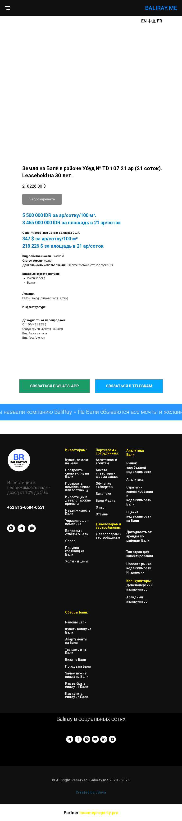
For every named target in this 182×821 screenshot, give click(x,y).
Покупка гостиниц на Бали (75, 551)
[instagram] (86, 739)
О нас (100, 507)
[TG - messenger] (21, 531)
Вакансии (103, 493)
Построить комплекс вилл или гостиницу (77, 487)
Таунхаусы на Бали (75, 651)
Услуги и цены (76, 561)
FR (159, 20)
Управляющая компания (76, 522)
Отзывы (102, 514)
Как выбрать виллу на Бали (76, 685)
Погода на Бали (78, 666)
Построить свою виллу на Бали (77, 473)
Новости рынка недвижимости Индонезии (138, 568)
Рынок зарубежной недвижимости (138, 467)
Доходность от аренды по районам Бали (139, 536)
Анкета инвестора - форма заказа (107, 473)
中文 (152, 20)
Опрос (70, 541)
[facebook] (78, 739)
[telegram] (69, 739)
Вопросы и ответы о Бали (77, 532)
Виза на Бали (75, 659)
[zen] (112, 739)
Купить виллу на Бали (78, 630)
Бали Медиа (105, 500)
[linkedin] (103, 739)
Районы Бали (75, 622)
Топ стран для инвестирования (139, 554)
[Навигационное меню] (7, 8)
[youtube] (95, 739)
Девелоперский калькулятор (139, 587)
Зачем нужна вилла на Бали (76, 675)
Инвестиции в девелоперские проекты (78, 500)
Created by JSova (91, 792)
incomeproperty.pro (98, 812)
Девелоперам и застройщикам (108, 535)
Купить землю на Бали (76, 461)
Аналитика (135, 479)
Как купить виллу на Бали (76, 695)
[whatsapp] (11, 531)
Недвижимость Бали (78, 512)
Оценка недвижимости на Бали (138, 516)
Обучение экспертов (104, 485)
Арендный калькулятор (136, 599)
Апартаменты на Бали (76, 641)
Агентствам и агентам (106, 461)
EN (144, 20)
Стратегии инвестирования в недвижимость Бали (139, 495)
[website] (32, 531)
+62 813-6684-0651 (26, 507)
